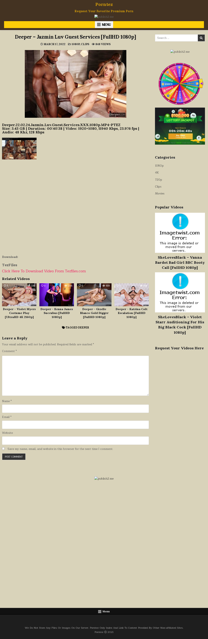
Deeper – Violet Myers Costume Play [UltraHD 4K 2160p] (19, 313)
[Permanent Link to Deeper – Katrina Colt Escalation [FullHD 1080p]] (131, 294)
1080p (76, 44)
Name (7, 401)
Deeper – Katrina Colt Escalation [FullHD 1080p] (131, 313)
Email (6, 417)
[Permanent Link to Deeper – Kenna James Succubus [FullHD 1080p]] (56, 294)
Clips (85, 44)
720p (158, 179)
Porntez (104, 4)
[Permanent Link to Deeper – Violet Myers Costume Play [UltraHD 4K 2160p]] (19, 294)
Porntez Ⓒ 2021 (104, 632)
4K (157, 172)
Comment (9, 351)
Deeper (83, 327)
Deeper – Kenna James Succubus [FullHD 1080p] (56, 313)
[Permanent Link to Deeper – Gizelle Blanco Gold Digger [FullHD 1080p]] (94, 294)
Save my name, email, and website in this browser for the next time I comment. (60, 449)
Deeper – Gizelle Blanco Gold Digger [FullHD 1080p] (94, 313)
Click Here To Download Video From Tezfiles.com (44, 271)
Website (7, 433)
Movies (160, 193)
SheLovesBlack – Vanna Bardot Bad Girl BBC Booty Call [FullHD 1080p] (180, 262)
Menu (106, 24)
